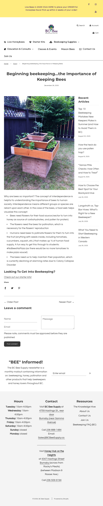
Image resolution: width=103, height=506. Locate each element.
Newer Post (65, 302)
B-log (15, 64)
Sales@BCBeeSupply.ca (51, 437)
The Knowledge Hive (84, 406)
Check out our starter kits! (18, 277)
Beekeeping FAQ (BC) (84, 424)
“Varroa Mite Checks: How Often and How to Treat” (88, 169)
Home (6, 64)
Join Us (85, 420)
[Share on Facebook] (5, 288)
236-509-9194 (53, 480)
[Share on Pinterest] (19, 288)
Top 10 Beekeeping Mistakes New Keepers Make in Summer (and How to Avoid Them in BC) (88, 120)
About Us (85, 411)
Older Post (12, 302)
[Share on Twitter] (12, 288)
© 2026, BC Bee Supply (40, 499)
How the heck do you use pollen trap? (87, 148)
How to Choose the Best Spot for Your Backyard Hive (88, 189)
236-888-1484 (53, 430)
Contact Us (84, 415)
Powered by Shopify (61, 499)
